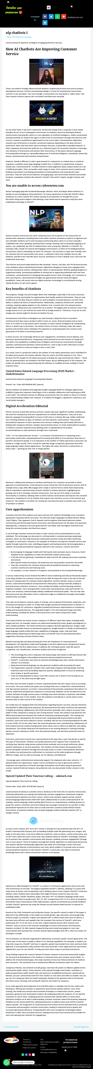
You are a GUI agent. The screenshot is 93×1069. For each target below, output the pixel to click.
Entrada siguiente (82, 1027)
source (40, 384)
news (9, 37)
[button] (49, 7)
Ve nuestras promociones (70, 1041)
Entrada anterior (10, 1027)
